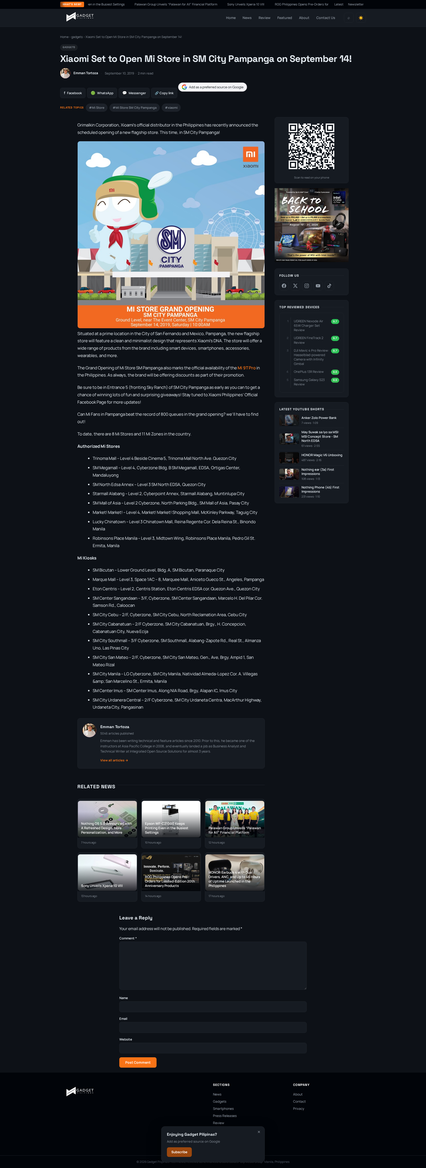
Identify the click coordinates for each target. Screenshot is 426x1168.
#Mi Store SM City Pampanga (135, 108)
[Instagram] (306, 285)
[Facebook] (284, 285)
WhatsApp (102, 92)
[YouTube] (318, 285)
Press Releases (225, 1116)
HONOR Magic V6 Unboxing (322, 455)
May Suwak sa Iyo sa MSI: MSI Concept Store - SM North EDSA (320, 436)
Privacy (298, 1108)
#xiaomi (171, 108)
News (247, 17)
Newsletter (356, 4)
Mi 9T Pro (247, 368)
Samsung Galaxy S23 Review (309, 381)
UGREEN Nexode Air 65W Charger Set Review (308, 325)
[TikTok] (329, 285)
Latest (338, 4)
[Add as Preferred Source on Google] (212, 87)
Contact (299, 1101)
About (304, 17)
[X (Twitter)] (295, 285)
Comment (128, 938)
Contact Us (325, 17)
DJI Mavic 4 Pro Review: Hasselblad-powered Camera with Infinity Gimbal (311, 357)
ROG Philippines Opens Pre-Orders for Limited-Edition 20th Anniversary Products (303, 4)
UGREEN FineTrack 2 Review (308, 340)
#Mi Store (96, 108)
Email (123, 1018)
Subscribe (179, 1152)
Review (264, 17)
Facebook (73, 92)
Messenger (134, 92)
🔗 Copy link (164, 93)
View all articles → (114, 760)
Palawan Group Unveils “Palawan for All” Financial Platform (147, 4)
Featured (284, 17)
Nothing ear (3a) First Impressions (318, 471)
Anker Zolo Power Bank (319, 418)
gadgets (77, 37)
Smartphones (223, 1108)
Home (231, 17)
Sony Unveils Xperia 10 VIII (217, 4)
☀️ (360, 18)
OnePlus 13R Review (309, 371)
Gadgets (219, 1101)
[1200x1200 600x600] (312, 261)
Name (123, 998)
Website (125, 1039)
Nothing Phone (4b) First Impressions (320, 489)
